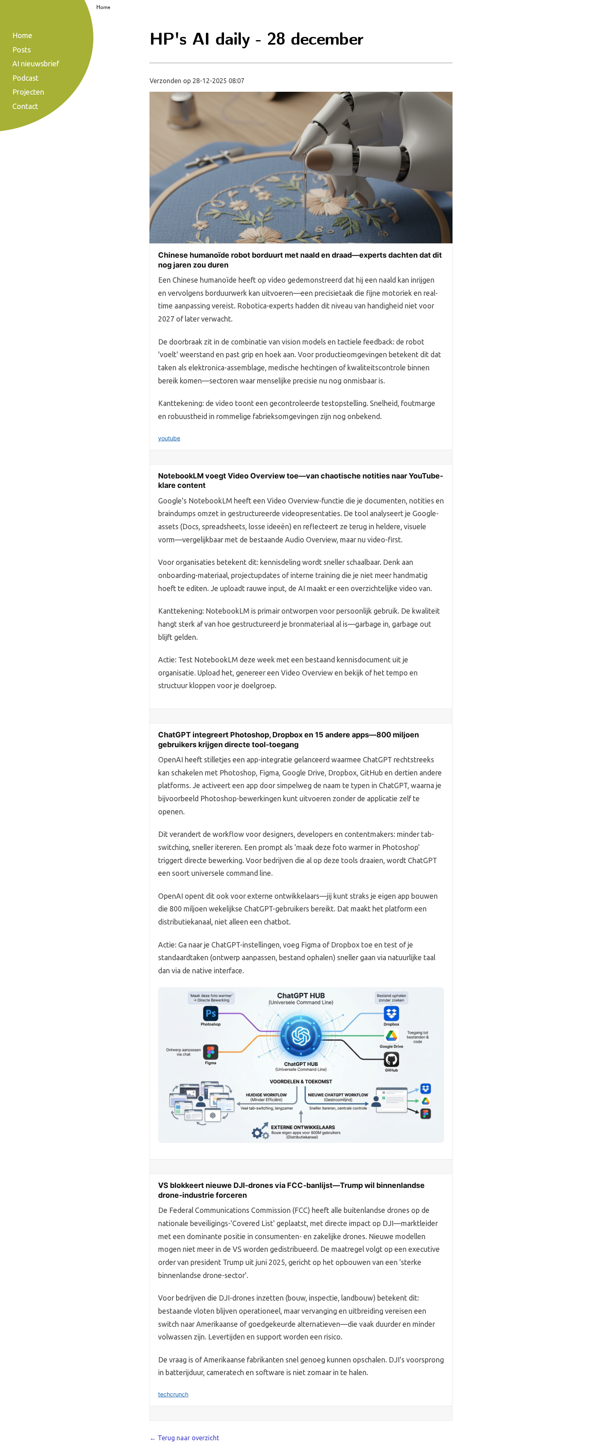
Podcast (25, 78)
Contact (25, 106)
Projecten (28, 92)
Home (103, 7)
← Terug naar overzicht (184, 1437)
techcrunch (173, 1394)
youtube (169, 438)
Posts (21, 49)
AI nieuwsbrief (35, 63)
